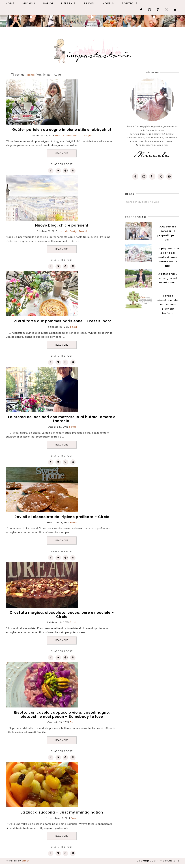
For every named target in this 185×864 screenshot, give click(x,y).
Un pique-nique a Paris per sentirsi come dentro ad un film (168, 257)
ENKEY (26, 860)
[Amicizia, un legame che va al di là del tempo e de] (113, 17)
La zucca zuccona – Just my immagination (62, 812)
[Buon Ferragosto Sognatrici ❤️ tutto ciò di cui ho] (133, 17)
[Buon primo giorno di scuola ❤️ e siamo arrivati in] (92, 17)
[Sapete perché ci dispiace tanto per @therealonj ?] (154, 17)
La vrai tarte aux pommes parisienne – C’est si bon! (61, 321)
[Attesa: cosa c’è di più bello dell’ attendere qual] (174, 17)
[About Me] (152, 99)
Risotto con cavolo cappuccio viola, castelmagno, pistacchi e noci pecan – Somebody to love (62, 714)
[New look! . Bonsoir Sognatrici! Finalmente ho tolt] (31, 17)
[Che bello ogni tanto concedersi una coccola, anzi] (10, 17)
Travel (83, 231)
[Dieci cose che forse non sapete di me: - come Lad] (72, 17)
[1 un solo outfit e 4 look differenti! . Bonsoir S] (51, 17)
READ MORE (61, 153)
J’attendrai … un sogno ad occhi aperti (167, 278)
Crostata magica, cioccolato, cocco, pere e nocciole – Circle (62, 614)
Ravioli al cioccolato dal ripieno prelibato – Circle (61, 516)
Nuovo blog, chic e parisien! (61, 225)
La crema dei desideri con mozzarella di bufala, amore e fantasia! (61, 419)
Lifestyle (86, 135)
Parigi (74, 231)
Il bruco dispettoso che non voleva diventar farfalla (167, 304)
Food (58, 135)
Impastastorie (92, 50)
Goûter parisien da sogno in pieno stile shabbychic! (61, 129)
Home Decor (71, 135)
